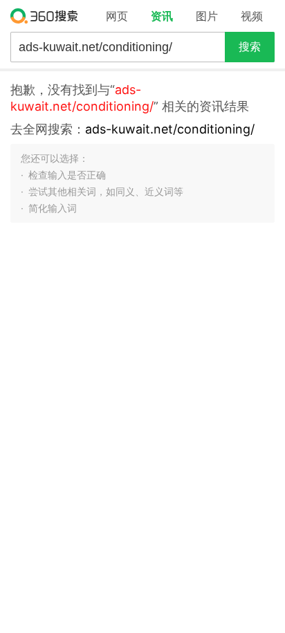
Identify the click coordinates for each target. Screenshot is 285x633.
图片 (207, 16)
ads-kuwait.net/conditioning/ (170, 129)
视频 (252, 16)
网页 (117, 16)
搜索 (250, 47)
